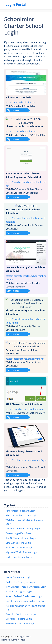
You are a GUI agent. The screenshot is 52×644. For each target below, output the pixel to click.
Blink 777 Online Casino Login (21, 515)
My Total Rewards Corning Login (23, 528)
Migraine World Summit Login (21, 552)
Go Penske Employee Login (20, 582)
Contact (21, 639)
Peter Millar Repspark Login (20, 510)
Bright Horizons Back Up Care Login (25, 601)
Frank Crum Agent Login (19, 591)
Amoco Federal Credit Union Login (24, 596)
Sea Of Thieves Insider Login (21, 538)
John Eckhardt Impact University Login (26, 586)
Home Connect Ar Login (18, 577)
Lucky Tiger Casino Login (19, 557)
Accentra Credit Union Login (21, 614)
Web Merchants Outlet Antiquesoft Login (24, 522)
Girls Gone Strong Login (18, 542)
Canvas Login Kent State (18, 533)
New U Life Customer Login (20, 623)
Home (4, 639)
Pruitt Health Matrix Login (19, 547)
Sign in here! (13, 110)
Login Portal (16, 4)
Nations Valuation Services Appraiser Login (25, 607)
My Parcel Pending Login (19, 618)
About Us (12, 639)
